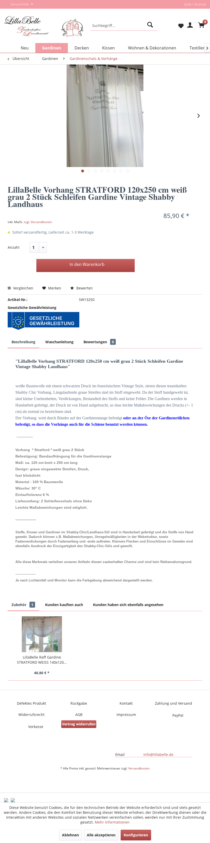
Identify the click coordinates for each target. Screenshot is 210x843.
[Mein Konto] (189, 25)
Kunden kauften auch (64, 604)
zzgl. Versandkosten (38, 222)
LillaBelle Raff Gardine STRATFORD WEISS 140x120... (42, 660)
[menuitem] (124, 25)
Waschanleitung (59, 341)
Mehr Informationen (112, 822)
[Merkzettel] (177, 25)
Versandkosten (139, 768)
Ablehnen (70, 834)
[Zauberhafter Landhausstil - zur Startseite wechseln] (44, 30)
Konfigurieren (136, 834)
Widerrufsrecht (31, 714)
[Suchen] (151, 25)
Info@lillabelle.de (158, 754)
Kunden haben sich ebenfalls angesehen (128, 604)
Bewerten (84, 288)
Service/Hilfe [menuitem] (20, 4)
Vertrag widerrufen (79, 724)
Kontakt (126, 703)
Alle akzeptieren (101, 834)
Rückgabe (78, 703)
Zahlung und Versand (173, 703)
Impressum (126, 714)
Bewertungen (98, 341)
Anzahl (13, 247)
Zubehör (22, 604)
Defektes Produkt (31, 703)
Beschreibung (23, 341)
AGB (78, 714)
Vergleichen (22, 288)
